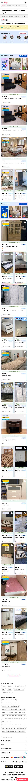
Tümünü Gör (23, 33)
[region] (14, 38)
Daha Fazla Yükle (14, 675)
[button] (2, 2)
